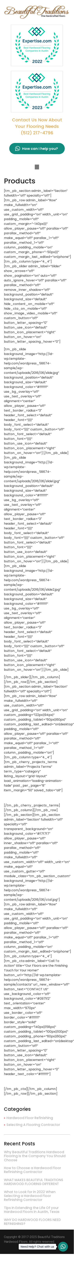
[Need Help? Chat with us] (63, 1247)
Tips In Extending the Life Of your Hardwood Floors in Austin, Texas (31, 1209)
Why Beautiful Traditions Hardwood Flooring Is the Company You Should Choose (35, 1156)
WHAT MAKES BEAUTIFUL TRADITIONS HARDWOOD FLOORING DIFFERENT (33, 1182)
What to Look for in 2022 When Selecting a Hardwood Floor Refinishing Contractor (30, 1196)
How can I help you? (40, 148)
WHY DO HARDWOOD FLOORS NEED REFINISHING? (32, 1221)
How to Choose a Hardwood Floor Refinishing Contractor (32, 1170)
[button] (37, 167)
